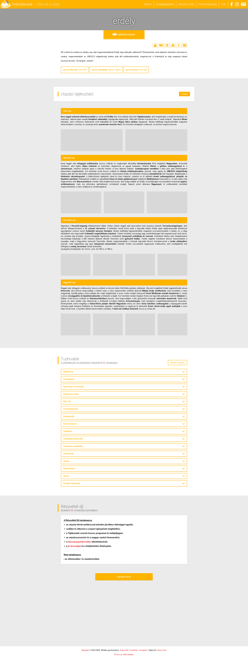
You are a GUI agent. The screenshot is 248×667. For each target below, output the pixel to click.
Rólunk (147, 4)
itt (104, 362)
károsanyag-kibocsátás (79, 542)
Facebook (134, 650)
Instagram (143, 650)
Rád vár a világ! (48, 4)
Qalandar (85, 650)
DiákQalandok (22, 4)
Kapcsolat (124, 650)
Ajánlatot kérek (124, 576)
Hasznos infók (186, 4)
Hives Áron (161, 650)
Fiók (223, 4)
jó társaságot (74, 546)
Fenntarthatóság (207, 4)
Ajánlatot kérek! (126, 34)
